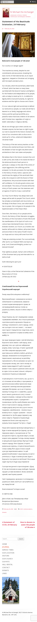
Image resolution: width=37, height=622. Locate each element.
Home (4, 544)
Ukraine (4, 512)
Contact (6, 567)
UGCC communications (26, 509)
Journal (5, 547)
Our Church (7, 559)
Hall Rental (7, 564)
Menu (34, 2)
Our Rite (6, 561)
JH (2, 28)
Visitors (5, 556)
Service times (7, 550)
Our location (8, 553)
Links (4, 573)
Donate (5, 570)
